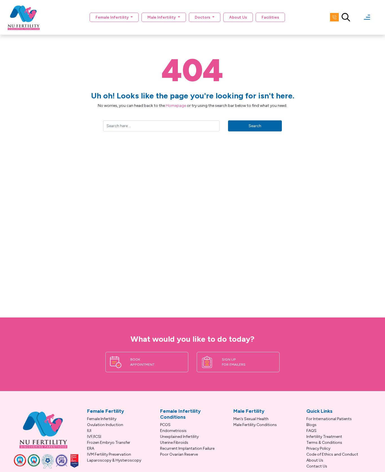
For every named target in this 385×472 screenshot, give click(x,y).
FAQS (311, 430)
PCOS (165, 424)
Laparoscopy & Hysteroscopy (114, 460)
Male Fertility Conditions (255, 424)
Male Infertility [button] (162, 17)
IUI (89, 430)
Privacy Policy (318, 448)
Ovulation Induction (105, 424)
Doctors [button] (203, 17)
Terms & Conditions (324, 442)
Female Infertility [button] (113, 17)
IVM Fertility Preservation (109, 454)
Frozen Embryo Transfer (108, 442)
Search (255, 125)
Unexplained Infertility (179, 436)
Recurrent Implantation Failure (187, 448)
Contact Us (316, 466)
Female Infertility (101, 418)
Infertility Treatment (324, 436)
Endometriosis (173, 430)
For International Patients (329, 418)
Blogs (311, 424)
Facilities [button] (270, 17)
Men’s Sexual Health (251, 418)
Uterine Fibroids (174, 442)
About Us (238, 17)
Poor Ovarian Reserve (179, 454)
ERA (90, 448)
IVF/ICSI (94, 436)
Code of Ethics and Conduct (332, 454)
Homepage (176, 105)
